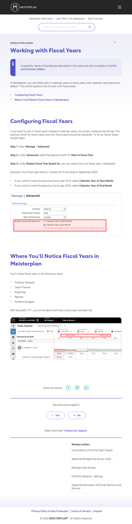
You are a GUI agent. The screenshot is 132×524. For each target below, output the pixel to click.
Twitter (77, 387)
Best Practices (95, 18)
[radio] (55, 415)
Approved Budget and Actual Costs (91, 458)
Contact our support (75, 430)
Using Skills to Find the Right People (92, 450)
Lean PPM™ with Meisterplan (70, 18)
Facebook (68, 387)
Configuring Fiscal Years (29, 95)
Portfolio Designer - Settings (87, 476)
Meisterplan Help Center (41, 18)
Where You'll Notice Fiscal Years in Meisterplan (42, 99)
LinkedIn (86, 387)
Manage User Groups (84, 467)
